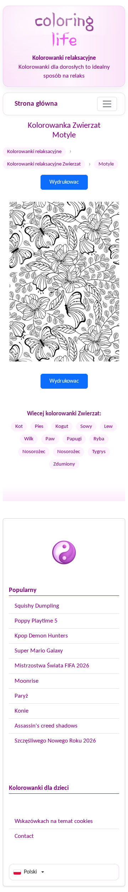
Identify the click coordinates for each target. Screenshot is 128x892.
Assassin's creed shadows (46, 726)
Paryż (21, 696)
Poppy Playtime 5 (36, 621)
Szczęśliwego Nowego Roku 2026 (55, 741)
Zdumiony (64, 464)
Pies (39, 426)
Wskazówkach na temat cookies (54, 821)
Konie (21, 711)
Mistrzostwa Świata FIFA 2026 (52, 666)
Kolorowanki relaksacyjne (34, 151)
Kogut (61, 426)
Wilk (28, 439)
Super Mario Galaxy (39, 651)
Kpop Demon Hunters (41, 636)
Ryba (99, 439)
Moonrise (26, 681)
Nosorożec (33, 452)
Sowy (86, 426)
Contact (24, 836)
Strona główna (36, 103)
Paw (50, 439)
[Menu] (107, 104)
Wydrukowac (64, 182)
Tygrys (99, 452)
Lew (108, 426)
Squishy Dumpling (37, 606)
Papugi (74, 439)
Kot (19, 426)
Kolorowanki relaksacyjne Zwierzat (44, 164)
